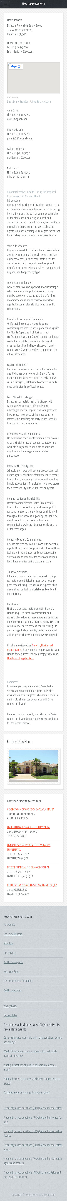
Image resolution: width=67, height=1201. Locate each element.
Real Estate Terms (13, 990)
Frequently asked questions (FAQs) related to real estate (33, 1108)
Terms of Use (10, 1015)
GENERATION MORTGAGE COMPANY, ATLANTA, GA (30, 809)
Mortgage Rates (12, 971)
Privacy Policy (10, 1006)
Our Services (10, 953)
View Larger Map (12, 97)
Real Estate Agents (13, 962)
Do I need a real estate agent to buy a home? (26, 1092)
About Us (8, 943)
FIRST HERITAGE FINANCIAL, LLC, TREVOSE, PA (28, 827)
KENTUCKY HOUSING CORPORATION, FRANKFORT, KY (32, 885)
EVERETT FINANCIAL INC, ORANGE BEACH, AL (28, 867)
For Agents (9, 924)
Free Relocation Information (18, 981)
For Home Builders (13, 934)
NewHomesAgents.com (43, 1194)
